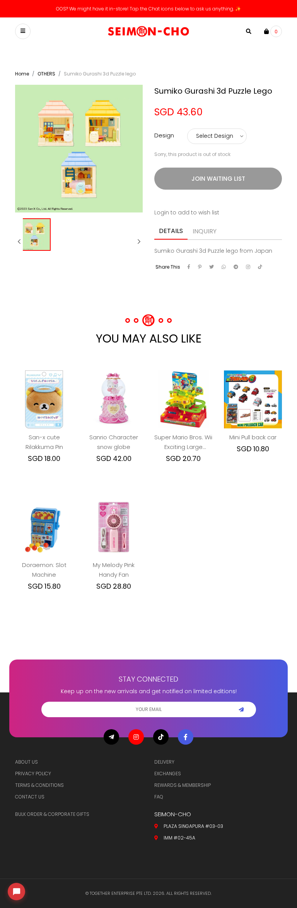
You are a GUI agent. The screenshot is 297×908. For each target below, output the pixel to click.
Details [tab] (171, 230)
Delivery (164, 762)
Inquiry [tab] (205, 231)
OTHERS (46, 73)
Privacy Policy (33, 773)
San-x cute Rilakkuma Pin (44, 442)
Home (22, 73)
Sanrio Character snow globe (113, 442)
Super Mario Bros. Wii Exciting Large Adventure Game (183, 442)
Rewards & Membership (182, 785)
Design (164, 135)
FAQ (158, 796)
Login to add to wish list (186, 212)
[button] (19, 241)
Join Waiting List (218, 179)
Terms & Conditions (39, 785)
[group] (34, 241)
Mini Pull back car (253, 437)
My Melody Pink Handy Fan (114, 570)
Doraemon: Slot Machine (44, 570)
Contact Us (29, 796)
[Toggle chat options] (16, 891)
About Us (26, 762)
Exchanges (167, 773)
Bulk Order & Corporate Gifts (52, 814)
